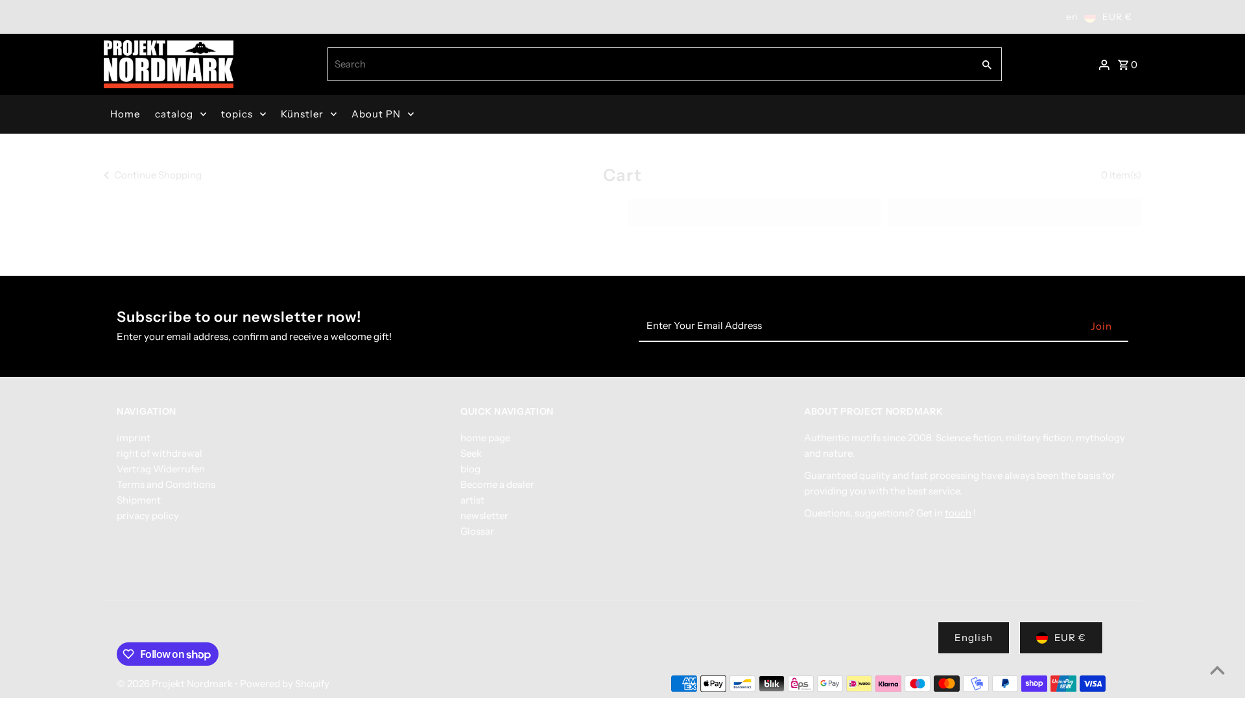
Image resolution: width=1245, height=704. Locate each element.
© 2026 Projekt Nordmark (176, 683)
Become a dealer (497, 484)
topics (237, 114)
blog (470, 469)
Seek (471, 453)
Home (125, 114)
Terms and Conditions (166, 484)
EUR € (1070, 637)
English (973, 637)
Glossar (477, 531)
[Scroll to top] (1217, 670)
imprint (133, 437)
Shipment (139, 500)
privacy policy (148, 515)
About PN (376, 114)
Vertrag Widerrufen (161, 469)
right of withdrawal (159, 453)
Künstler (302, 114)
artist (472, 500)
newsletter (484, 515)
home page (485, 437)
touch (958, 513)
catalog (174, 114)
